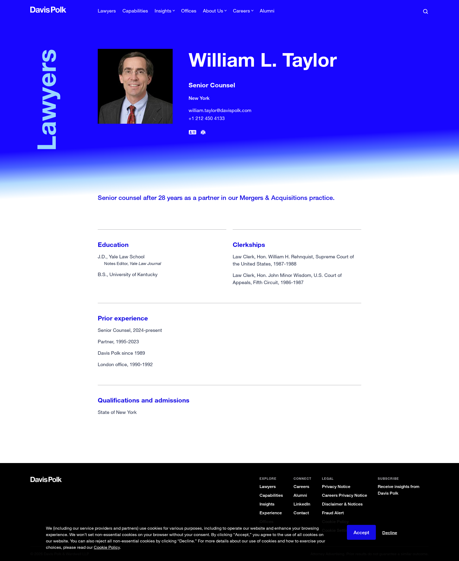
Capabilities (135, 11)
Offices (188, 11)
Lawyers (107, 11)
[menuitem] (107, 12)
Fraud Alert (333, 512)
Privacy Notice (336, 486)
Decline (389, 532)
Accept (361, 532)
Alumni (267, 11)
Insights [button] (163, 11)
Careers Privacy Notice (344, 495)
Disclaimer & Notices (342, 504)
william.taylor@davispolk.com (220, 110)
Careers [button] (241, 11)
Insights (267, 504)
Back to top (401, 441)
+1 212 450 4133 (207, 118)
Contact (301, 512)
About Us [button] (213, 11)
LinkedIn (302, 504)
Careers (301, 486)
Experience (271, 512)
